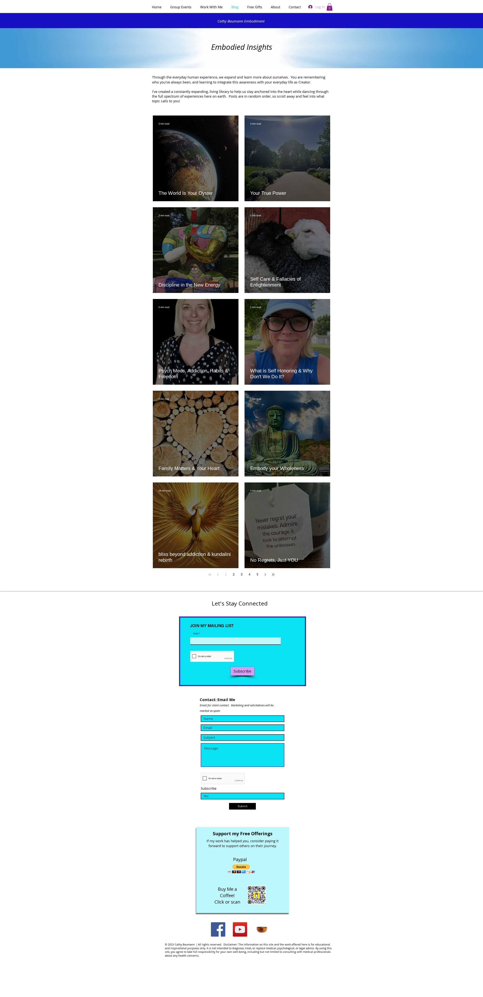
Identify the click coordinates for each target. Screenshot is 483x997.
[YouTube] (240, 929)
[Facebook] (218, 929)
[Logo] (262, 929)
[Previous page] (217, 574)
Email (195, 633)
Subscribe (208, 788)
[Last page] (273, 574)
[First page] (209, 574)
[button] (329, 7)
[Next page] (265, 574)
